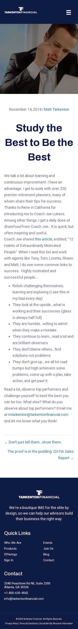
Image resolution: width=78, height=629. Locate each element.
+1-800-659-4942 (16, 593)
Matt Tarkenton (56, 109)
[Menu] (68, 12)
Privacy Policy (11, 623)
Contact (48, 560)
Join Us (48, 548)
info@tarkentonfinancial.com (24, 599)
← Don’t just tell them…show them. (33, 442)
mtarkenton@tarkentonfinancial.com (38, 414)
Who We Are (12, 543)
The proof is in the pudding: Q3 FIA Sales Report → (40, 454)
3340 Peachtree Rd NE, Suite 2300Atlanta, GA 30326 (27, 585)
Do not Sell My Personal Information (56, 623)
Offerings (10, 554)
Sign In (8, 560)
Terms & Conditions (29, 623)
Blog (46, 554)
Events (47, 543)
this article (43, 239)
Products (10, 548)
